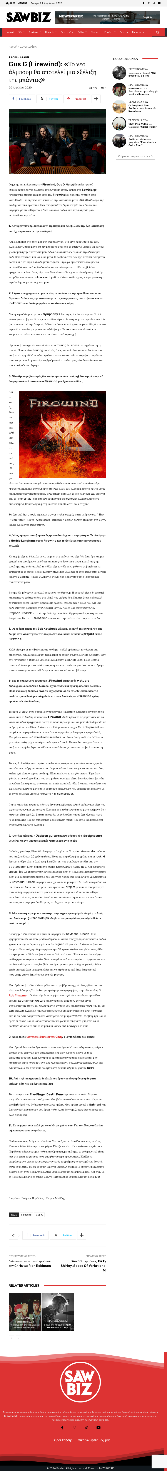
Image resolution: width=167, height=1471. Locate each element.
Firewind (26, 1214)
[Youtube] (159, 3)
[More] (96, 99)
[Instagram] (148, 3)
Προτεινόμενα (24, 1318)
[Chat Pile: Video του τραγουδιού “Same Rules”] (119, 123)
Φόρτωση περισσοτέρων (134, 156)
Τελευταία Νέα (138, 102)
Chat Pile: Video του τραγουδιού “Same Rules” (143, 125)
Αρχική (13, 46)
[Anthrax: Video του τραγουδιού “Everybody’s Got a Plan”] (119, 140)
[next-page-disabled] (18, 1338)
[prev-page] (11, 1338)
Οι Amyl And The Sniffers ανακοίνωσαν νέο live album (142, 108)
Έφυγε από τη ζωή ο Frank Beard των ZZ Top (57, 1326)
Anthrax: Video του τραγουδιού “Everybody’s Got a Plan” (142, 142)
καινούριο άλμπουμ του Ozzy (44, 1036)
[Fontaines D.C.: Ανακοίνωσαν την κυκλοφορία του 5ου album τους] (25, 1312)
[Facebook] (143, 3)
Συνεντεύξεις (28, 46)
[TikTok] (154, 3)
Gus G (39, 1214)
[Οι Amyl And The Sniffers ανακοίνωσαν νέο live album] (119, 106)
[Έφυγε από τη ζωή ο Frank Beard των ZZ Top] (58, 1312)
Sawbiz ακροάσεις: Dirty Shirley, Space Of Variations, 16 (83, 1265)
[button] (157, 32)
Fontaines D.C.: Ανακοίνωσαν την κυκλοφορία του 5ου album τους (25, 1324)
